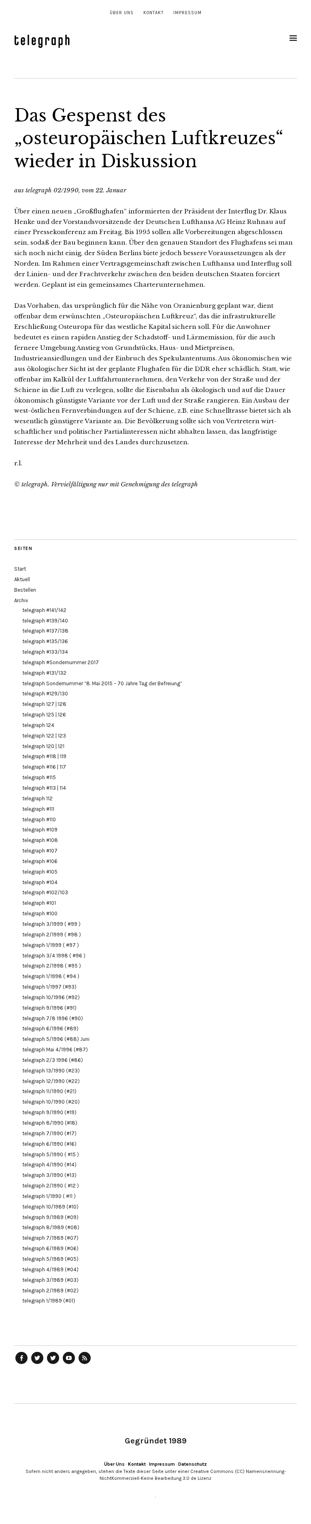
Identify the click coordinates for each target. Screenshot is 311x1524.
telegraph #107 (40, 851)
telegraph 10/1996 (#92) (51, 997)
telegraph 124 (38, 725)
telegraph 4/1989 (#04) (50, 1269)
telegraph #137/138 (45, 631)
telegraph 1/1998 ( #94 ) (50, 976)
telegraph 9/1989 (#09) (50, 1217)
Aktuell (22, 579)
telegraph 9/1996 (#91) (49, 1008)
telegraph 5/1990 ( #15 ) (50, 1154)
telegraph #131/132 (44, 673)
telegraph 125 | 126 (44, 715)
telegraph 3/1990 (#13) (49, 1175)
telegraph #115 (39, 777)
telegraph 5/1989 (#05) (50, 1259)
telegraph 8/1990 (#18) (49, 1123)
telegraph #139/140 (45, 621)
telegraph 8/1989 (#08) (50, 1227)
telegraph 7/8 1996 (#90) (52, 1018)
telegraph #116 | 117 (44, 767)
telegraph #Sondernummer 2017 (60, 662)
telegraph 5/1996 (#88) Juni (55, 1039)
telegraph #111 (38, 809)
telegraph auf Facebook (21, 1363)
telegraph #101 (39, 903)
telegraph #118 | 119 (44, 756)
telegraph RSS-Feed (85, 1363)
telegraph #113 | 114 (44, 788)
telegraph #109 (40, 830)
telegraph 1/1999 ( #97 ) (50, 945)
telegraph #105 (40, 872)
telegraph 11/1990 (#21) (49, 1091)
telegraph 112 (37, 798)
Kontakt (153, 12)
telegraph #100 (40, 913)
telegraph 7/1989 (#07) (50, 1238)
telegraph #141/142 (44, 610)
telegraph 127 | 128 (44, 704)
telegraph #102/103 (45, 892)
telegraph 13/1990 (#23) (51, 1071)
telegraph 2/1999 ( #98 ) (51, 934)
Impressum (187, 12)
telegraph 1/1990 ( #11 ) (49, 1196)
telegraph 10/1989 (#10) (50, 1207)
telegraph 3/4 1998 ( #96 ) (53, 956)
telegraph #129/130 (45, 694)
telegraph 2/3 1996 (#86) (52, 1060)
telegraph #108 (40, 840)
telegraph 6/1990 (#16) (49, 1144)
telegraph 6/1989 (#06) (50, 1248)
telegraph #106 (40, 861)
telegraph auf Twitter (53, 1363)
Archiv (21, 600)
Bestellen (25, 590)
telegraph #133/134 (45, 652)
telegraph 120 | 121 (43, 746)
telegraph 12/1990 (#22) (51, 1081)
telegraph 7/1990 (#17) (49, 1133)
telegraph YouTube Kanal (69, 1363)
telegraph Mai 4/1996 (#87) (55, 1050)
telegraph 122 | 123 (44, 736)
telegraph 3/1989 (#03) (50, 1280)
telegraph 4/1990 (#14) (49, 1165)
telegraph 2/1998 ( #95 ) (51, 966)
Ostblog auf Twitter (37, 1363)
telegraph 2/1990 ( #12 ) (50, 1186)
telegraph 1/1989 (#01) (48, 1301)
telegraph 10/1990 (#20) (51, 1102)
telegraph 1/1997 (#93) (49, 987)
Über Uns (122, 12)
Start (20, 569)
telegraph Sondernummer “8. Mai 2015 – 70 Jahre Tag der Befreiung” (102, 683)
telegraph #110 (39, 819)
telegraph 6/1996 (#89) (50, 1028)
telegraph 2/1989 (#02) (50, 1290)
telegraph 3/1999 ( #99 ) (51, 924)
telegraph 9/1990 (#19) (49, 1112)
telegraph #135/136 (45, 641)
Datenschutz (192, 1464)
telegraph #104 (40, 882)
